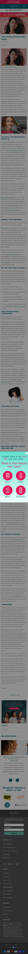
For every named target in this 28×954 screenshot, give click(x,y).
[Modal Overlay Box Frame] (14, 477)
